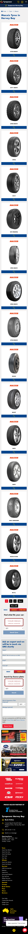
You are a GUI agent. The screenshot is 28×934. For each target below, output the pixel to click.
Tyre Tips (4, 858)
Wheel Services (6, 878)
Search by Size (6, 852)
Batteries (4, 870)
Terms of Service (20, 720)
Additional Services (7, 880)
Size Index (4, 898)
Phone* (11, 655)
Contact (4, 884)
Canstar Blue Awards (7, 900)
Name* (4, 650)
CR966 (14, 159)
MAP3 (14, 448)
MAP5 (14, 484)
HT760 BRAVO (14, 340)
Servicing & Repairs (7, 874)
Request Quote (8, 726)
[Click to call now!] (18, 2)
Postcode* (5, 666)
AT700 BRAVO (14, 51)
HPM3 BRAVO (14, 268)
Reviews (4, 893)
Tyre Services (5, 876)
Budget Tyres (5, 902)
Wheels (4, 860)
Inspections (5, 872)
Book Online (6, 886)
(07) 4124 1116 (10, 830)
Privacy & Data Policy (11, 926)
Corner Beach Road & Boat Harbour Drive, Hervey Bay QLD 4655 (15, 825)
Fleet (3, 889)
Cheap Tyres (5, 904)
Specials (4, 882)
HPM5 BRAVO (14, 304)
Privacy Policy (10, 720)
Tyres (3, 848)
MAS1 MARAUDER (14, 520)
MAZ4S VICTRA (14, 556)
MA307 (14, 412)
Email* (4, 660)
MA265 (14, 376)
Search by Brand (6, 854)
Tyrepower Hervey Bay (15, 5)
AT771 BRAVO (14, 87)
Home (4, 11)
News (4, 891)
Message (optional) (7, 707)
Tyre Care (4, 856)
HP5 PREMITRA (14, 232)
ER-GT (14, 196)
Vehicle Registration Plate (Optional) (9, 701)
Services (4, 866)
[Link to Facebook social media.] (14, 930)
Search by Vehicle (7, 850)
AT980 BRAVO (14, 123)
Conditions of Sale (21, 926)
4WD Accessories (6, 868)
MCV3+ (14, 592)
